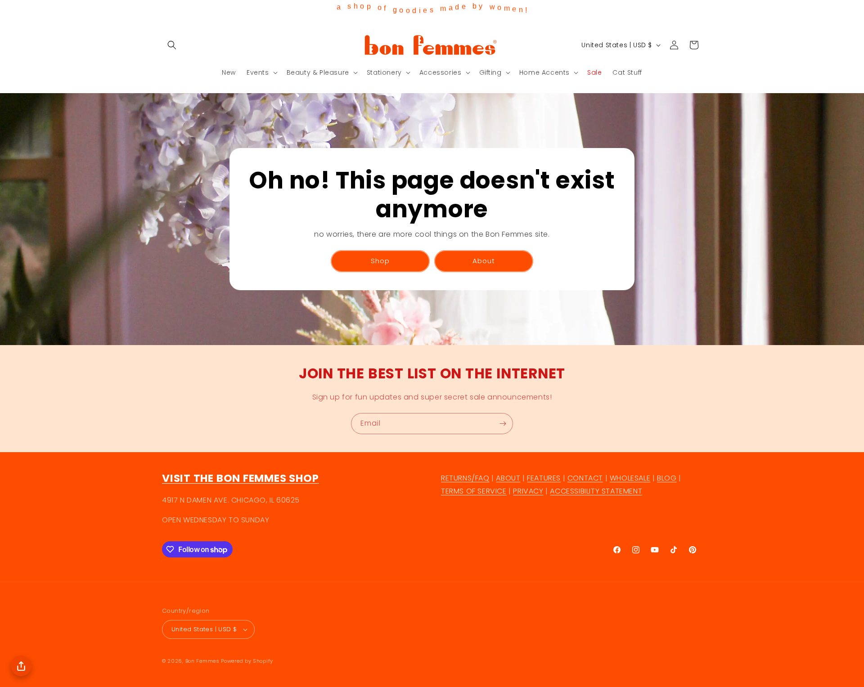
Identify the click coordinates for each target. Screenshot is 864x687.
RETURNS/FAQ (465, 478)
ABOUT (508, 478)
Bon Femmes (202, 661)
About (483, 260)
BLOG (666, 478)
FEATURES (544, 478)
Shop (380, 260)
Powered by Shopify (247, 661)
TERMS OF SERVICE (474, 491)
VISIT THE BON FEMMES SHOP (240, 478)
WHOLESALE (630, 478)
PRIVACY (528, 491)
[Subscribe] (503, 423)
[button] (172, 45)
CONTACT (585, 478)
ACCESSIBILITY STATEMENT (596, 491)
